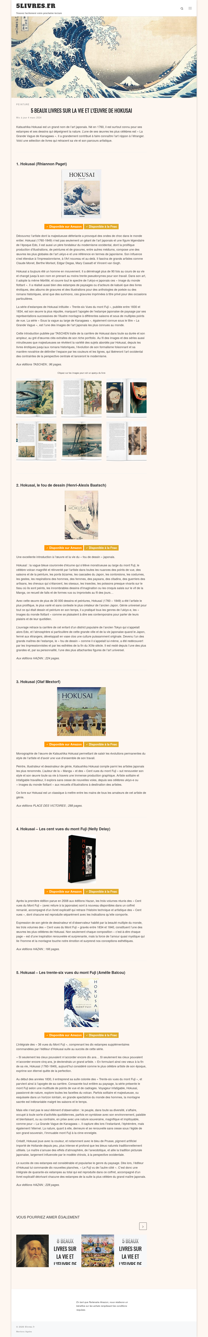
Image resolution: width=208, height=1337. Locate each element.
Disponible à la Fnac (103, 226)
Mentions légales (24, 1331)
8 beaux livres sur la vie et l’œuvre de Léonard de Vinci (65, 1260)
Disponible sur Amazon (65, 226)
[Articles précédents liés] (135, 1226)
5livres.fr (30, 1326)
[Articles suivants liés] (143, 1226)
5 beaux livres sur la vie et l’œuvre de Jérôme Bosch (130, 1260)
